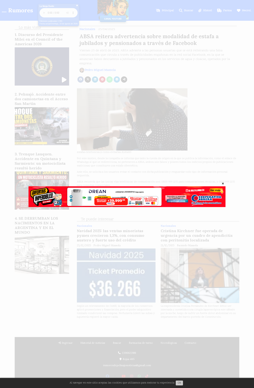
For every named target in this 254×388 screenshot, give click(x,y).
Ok (179, 383)
